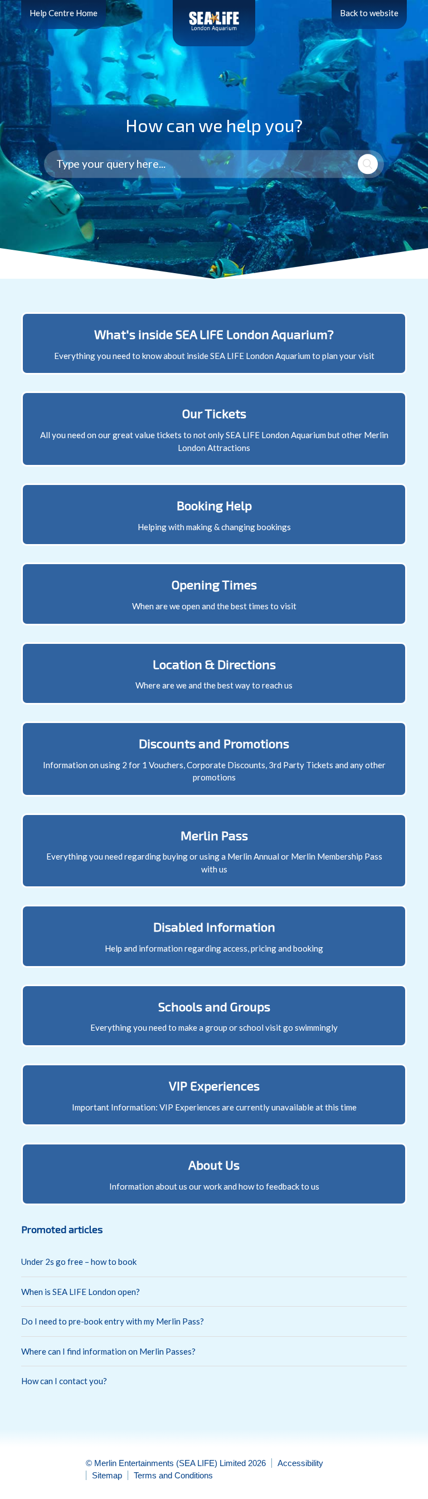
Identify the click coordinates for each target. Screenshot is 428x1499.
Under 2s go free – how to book (79, 1262)
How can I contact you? (64, 1381)
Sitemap (107, 1475)
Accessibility (300, 1463)
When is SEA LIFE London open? (80, 1292)
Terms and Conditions (173, 1475)
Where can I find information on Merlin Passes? (108, 1351)
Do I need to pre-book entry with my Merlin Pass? (112, 1321)
